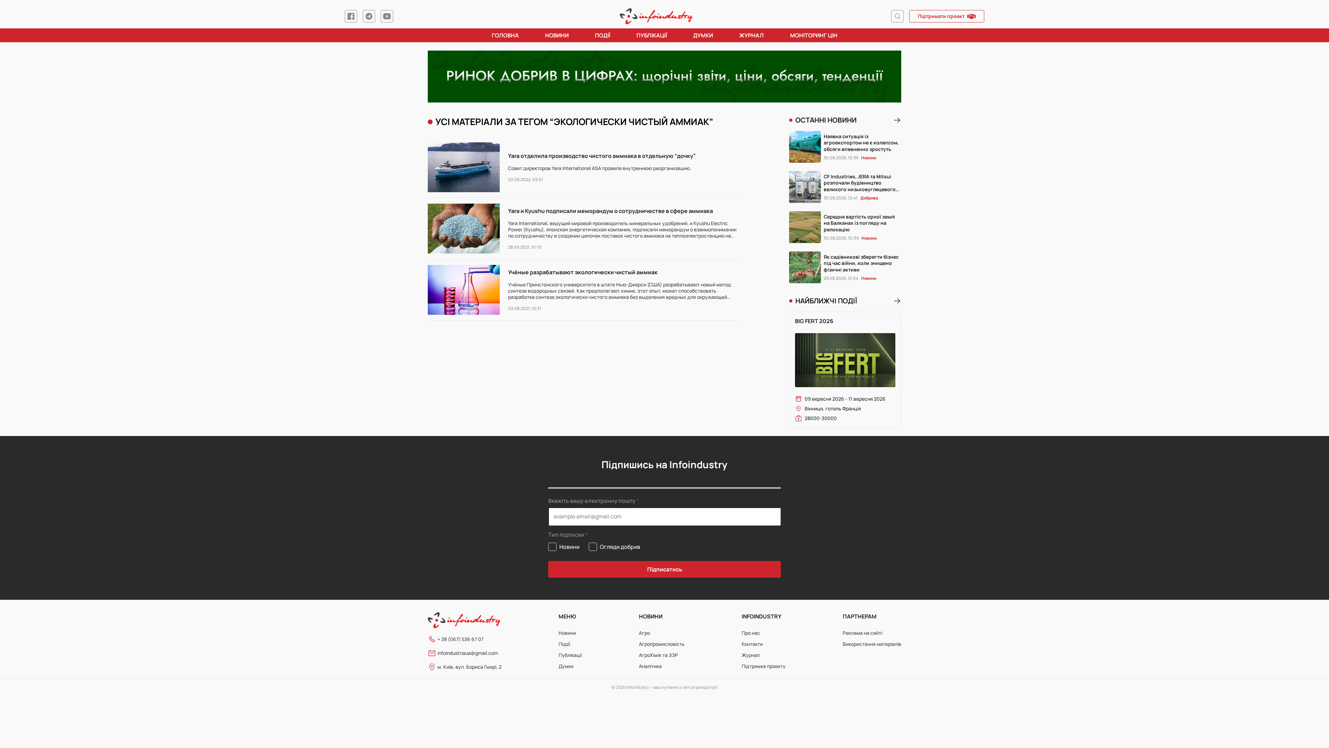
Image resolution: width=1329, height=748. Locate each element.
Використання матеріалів (872, 644)
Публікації (651, 35)
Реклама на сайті (862, 633)
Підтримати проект (941, 16)
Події (602, 35)
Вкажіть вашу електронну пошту (591, 501)
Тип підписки (566, 534)
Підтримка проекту (764, 666)
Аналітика (650, 666)
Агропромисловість (662, 644)
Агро (644, 633)
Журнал (751, 35)
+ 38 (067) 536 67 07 (460, 639)
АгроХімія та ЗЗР (658, 655)
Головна (505, 35)
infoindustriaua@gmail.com (467, 653)
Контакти (752, 644)
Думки (703, 35)
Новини (557, 35)
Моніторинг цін (814, 35)
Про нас (751, 633)
